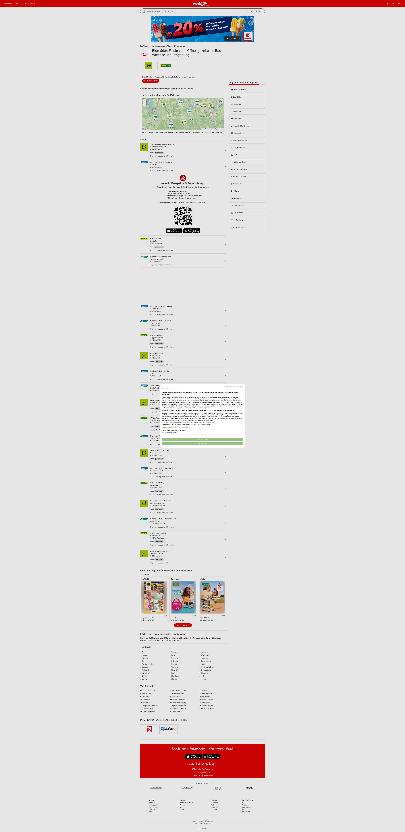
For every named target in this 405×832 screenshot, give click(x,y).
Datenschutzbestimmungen (234, 386)
